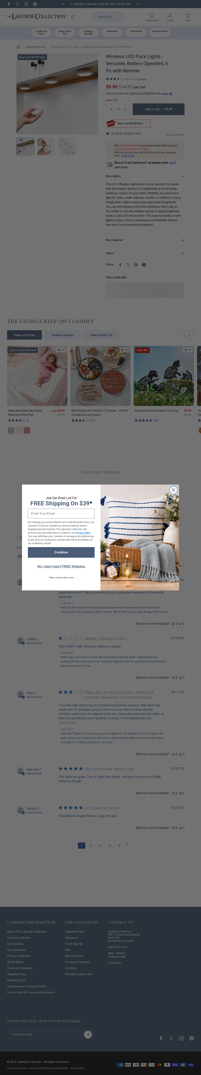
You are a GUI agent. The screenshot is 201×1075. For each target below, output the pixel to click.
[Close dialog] (173, 490)
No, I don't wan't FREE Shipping (61, 566)
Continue (61, 552)
